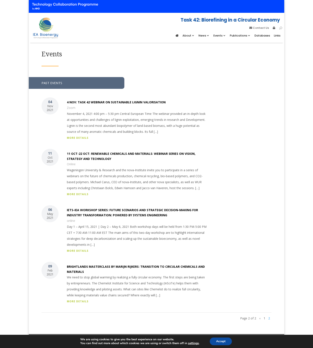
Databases (262, 36)
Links (277, 36)
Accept (220, 341)
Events (218, 36)
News (202, 36)
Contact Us (260, 28)
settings (193, 343)
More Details (77, 138)
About (186, 36)
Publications (238, 36)
